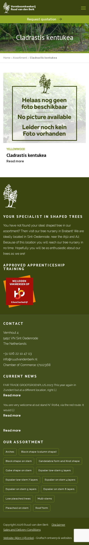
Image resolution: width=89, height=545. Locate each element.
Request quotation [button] (42, 19)
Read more (12, 395)
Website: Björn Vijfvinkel (18, 538)
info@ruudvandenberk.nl (20, 359)
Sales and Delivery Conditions (22, 529)
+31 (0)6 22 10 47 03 (17, 353)
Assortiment (20, 57)
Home (6, 57)
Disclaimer (58, 524)
